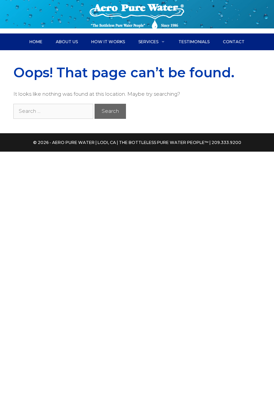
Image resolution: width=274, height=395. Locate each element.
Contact (234, 41)
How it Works (108, 41)
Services (148, 41)
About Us (67, 41)
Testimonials (194, 41)
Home (35, 41)
